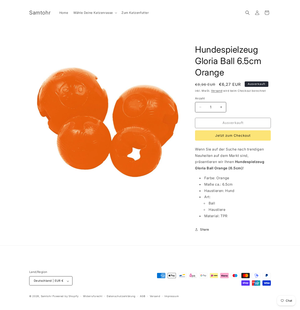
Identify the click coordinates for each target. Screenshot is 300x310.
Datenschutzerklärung (121, 296)
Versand (216, 90)
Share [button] (204, 229)
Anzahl (200, 98)
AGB (142, 296)
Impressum (171, 296)
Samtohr (46, 296)
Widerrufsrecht (93, 296)
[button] (95, 12)
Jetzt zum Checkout (233, 135)
